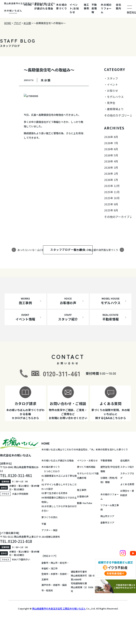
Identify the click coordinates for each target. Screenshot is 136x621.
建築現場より (115, 109)
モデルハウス (115, 97)
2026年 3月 (111, 167)
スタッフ (112, 78)
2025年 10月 (112, 198)
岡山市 (54, 562)
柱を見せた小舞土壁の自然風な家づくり (96, 249)
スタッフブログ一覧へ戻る (71, 249)
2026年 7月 (111, 143)
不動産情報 (94, 8)
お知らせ (112, 90)
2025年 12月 (112, 186)
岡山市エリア (107, 516)
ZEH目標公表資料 (50, 536)
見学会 (111, 103)
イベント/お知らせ (74, 8)
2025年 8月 (111, 210)
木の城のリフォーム (106, 8)
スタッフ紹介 (127, 466)
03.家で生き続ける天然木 (54, 493)
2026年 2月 (111, 173)
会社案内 (118, 6)
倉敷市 (44, 562)
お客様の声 (83, 496)
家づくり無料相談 (86, 466)
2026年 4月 (111, 161)
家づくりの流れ (49, 517)
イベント (112, 84)
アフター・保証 (49, 530)
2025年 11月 (112, 192)
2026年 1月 (111, 180)
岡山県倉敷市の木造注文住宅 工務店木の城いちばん (59, 608)
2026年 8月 (111, 137)
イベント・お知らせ (87, 460)
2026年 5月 (111, 155)
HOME (28, 4)
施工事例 (86, 6)
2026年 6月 (111, 149)
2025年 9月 (111, 204)
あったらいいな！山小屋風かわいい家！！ (40, 249)
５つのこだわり (50, 471)
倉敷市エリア (107, 522)
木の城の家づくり (61, 6)
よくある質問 (127, 484)
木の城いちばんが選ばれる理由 (43, 6)
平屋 (43, 523)
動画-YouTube (84, 503)
